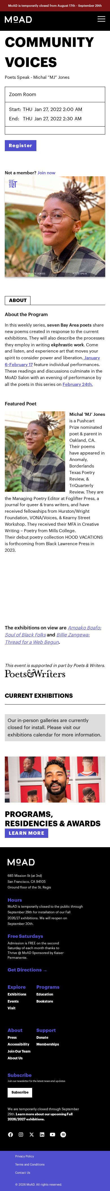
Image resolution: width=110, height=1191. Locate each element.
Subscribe (20, 1092)
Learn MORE (27, 833)
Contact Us (22, 1173)
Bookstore (44, 1001)
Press (12, 1037)
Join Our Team (19, 1051)
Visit (12, 1008)
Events (13, 1001)
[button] (101, 19)
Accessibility (18, 1044)
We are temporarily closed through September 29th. (43, 1114)
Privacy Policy (24, 1156)
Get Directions (27, 970)
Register (21, 145)
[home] (18, 19)
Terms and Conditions (30, 1164)
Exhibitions (17, 994)
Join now (46, 173)
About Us (15, 1058)
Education (44, 994)
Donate (42, 1037)
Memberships (47, 1044)
